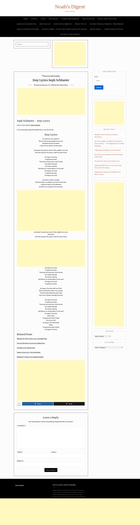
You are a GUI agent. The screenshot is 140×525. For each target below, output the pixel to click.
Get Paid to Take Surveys (70, 34)
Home (25, 19)
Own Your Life (45, 24)
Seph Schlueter (35, 125)
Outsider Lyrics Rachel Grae (26, 348)
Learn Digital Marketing (26, 24)
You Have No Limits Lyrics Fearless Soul (106, 161)
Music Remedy (19, 485)
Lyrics (43, 19)
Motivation (53, 19)
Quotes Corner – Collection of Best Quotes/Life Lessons (64, 29)
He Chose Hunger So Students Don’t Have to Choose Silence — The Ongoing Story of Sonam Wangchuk (109, 143)
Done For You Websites (63, 24)
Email (54, 452)
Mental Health (95, 29)
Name (20, 452)
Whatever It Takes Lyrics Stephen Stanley (30, 357)
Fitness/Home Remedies (70, 19)
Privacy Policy (81, 24)
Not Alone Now (62, 85)
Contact (34, 19)
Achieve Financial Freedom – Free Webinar (106, 24)
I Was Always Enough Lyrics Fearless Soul (107, 150)
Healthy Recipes (88, 19)
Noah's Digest (70, 7)
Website (20, 461)
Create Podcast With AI (113, 29)
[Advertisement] (70, 54)
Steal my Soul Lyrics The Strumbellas (28, 352)
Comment (21, 426)
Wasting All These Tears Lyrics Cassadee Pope (32, 338)
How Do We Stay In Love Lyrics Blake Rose (31, 343)
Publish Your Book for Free (28, 29)
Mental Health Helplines (107, 19)
